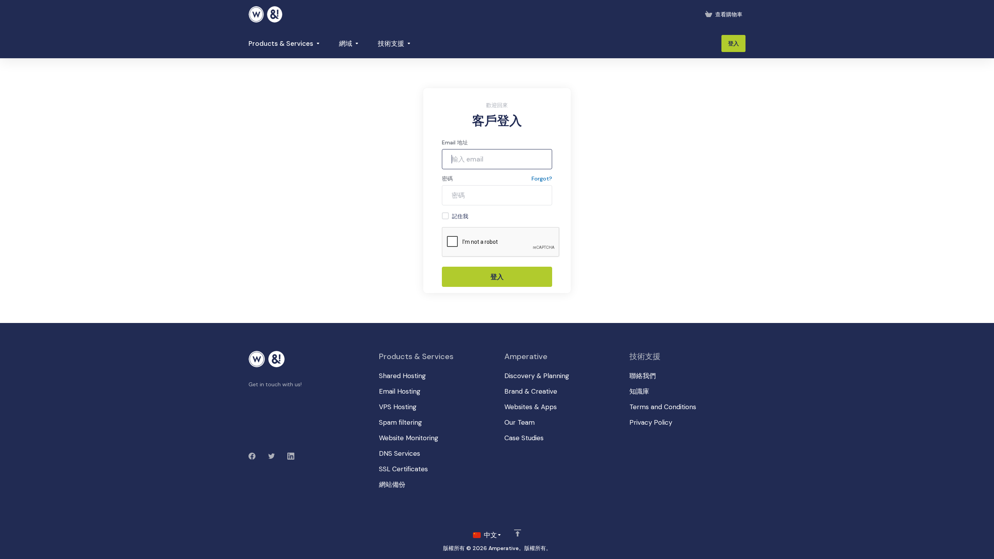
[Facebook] (252, 456)
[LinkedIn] (291, 456)
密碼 (447, 178)
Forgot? (542, 178)
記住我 (460, 216)
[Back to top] (517, 533)
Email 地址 (455, 142)
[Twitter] (271, 456)
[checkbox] (445, 215)
